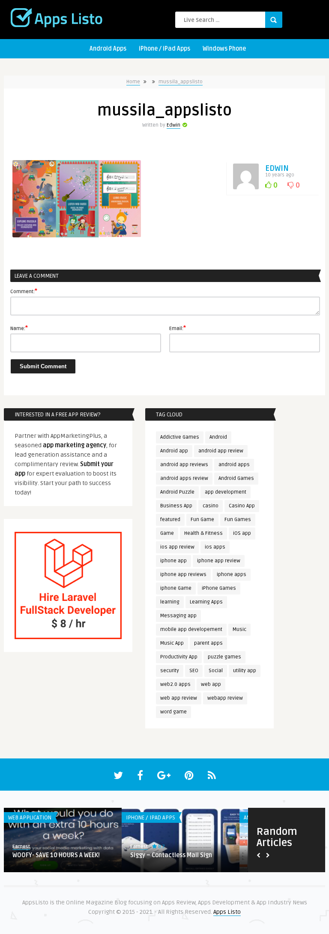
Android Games (236, 478)
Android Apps (108, 48)
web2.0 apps (175, 684)
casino (210, 506)
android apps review (184, 478)
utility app (244, 670)
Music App (172, 643)
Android (218, 437)
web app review (178, 698)
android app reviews (184, 464)
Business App (176, 506)
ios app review (177, 547)
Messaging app (178, 616)
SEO (193, 670)
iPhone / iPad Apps (164, 48)
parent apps (208, 643)
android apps (234, 464)
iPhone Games (219, 588)
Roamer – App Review (64, 855)
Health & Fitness (203, 533)
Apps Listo (227, 912)
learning (169, 602)
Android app (174, 451)
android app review (220, 451)
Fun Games (237, 519)
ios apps (215, 547)
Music (239, 629)
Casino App (242, 506)
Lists (154, 817)
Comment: (23, 291)
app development (225, 492)
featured (170, 519)
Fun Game (202, 519)
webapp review (225, 698)
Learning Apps (206, 602)
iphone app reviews (183, 574)
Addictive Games (179, 437)
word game (173, 712)
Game (167, 533)
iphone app (173, 561)
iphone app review (218, 561)
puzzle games (224, 657)
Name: (19, 328)
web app (211, 684)
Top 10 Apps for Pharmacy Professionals (188, 859)
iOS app (242, 533)
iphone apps (231, 574)
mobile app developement (191, 629)
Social (216, 670)
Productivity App (178, 657)
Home (133, 82)
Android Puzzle (177, 492)
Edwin (173, 125)
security (169, 670)
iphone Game (175, 588)
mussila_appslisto (181, 82)
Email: (177, 328)
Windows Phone (224, 48)
